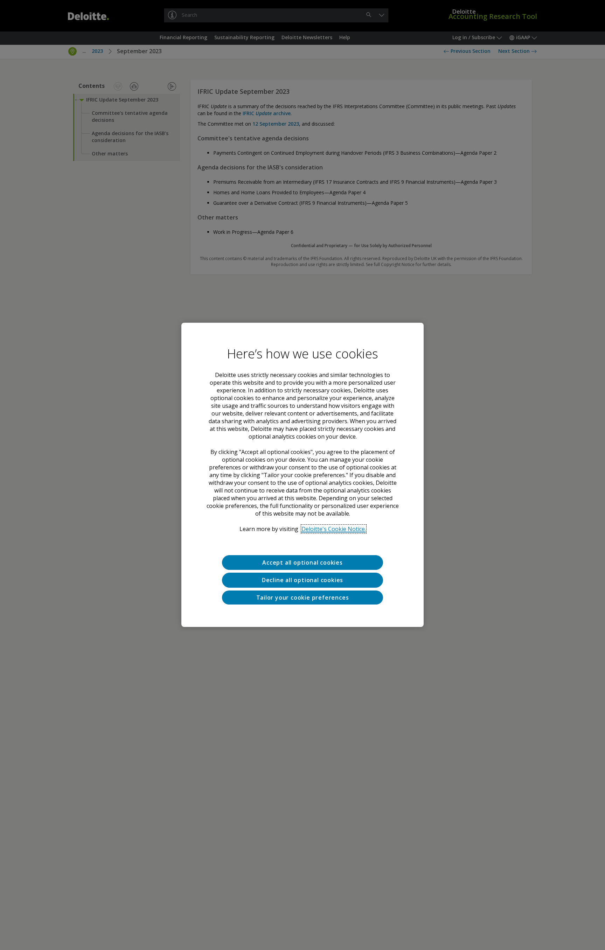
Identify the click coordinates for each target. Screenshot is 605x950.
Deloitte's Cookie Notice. (333, 529)
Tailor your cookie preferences (302, 598)
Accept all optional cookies (302, 562)
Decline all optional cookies (302, 580)
